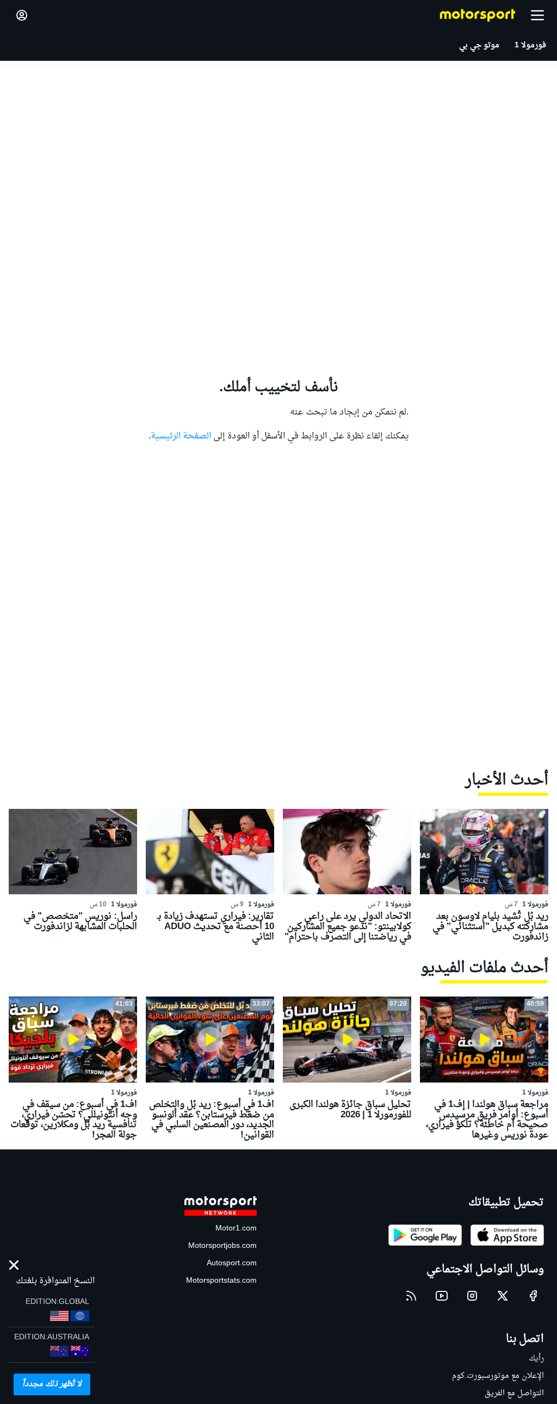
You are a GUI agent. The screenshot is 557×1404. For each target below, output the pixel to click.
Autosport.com (232, 1263)
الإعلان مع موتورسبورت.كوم (498, 1376)
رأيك (536, 1358)
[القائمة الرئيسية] (537, 15)
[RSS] (411, 1296)
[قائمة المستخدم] (22, 15)
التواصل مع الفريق (514, 1393)
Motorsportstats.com (221, 1280)
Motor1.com (236, 1228)
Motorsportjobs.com (222, 1246)
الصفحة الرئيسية (181, 436)
